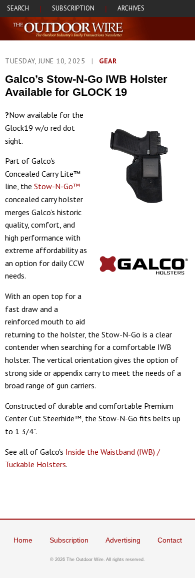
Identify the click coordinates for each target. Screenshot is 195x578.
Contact (170, 540)
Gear (107, 60)
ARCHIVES (131, 8)
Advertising (123, 540)
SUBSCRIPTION (73, 8)
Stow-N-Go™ (57, 186)
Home (23, 540)
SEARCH (18, 8)
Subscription (69, 540)
